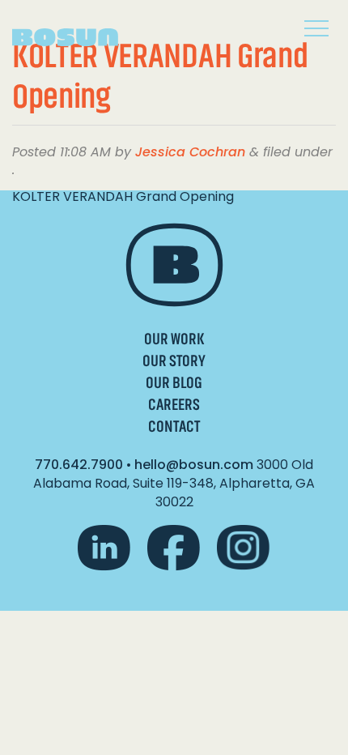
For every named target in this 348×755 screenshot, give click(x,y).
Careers (174, 404)
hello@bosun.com (193, 464)
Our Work (174, 339)
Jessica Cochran (190, 152)
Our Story (174, 360)
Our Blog (174, 382)
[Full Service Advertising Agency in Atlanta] (77, 31)
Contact (174, 426)
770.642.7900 (79, 464)
